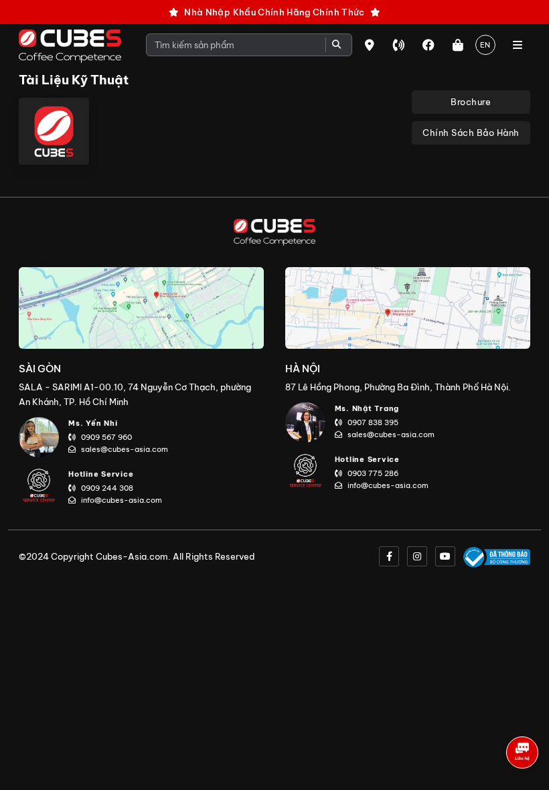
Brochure (471, 101)
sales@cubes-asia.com (124, 449)
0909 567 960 (106, 437)
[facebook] (389, 556)
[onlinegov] (496, 556)
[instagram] (417, 556)
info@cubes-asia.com (121, 500)
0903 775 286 (372, 473)
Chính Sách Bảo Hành (471, 132)
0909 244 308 (107, 488)
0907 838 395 (372, 422)
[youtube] (445, 556)
